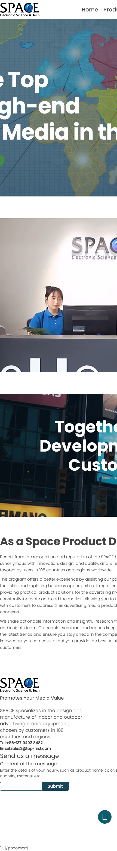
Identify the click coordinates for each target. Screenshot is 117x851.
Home (90, 9)
